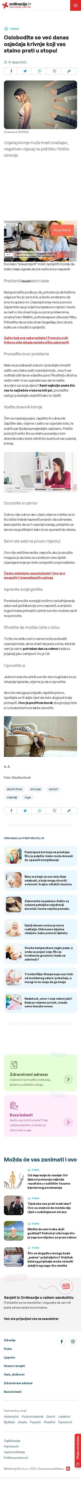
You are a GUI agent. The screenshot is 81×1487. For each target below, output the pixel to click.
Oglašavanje (12, 1440)
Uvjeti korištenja (14, 1452)
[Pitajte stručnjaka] (78, 1450)
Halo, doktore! (14, 1374)
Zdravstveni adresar (18, 1383)
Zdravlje (10, 1340)
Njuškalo (9, 1422)
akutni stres (14, 789)
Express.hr (65, 1422)
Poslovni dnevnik (32, 1416)
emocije (35, 789)
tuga (28, 797)
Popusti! (35, 1422)
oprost (53, 789)
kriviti (27, 281)
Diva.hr (50, 1416)
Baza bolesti (13, 1391)
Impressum (11, 1446)
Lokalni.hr (64, 1416)
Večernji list (11, 1416)
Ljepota (9, 1357)
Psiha (8, 1348)
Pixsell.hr (49, 1422)
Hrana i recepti (14, 1366)
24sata (22, 1422)
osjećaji (12, 797)
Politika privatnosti (16, 1457)
